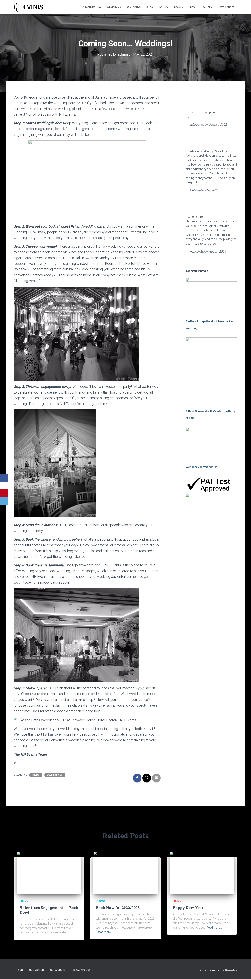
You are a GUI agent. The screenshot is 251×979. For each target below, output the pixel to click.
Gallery (207, 7)
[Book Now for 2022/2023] (125, 872)
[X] (4, 485)
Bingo (150, 6)
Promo (36, 775)
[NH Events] (28, 7)
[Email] (4, 501)
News (192, 6)
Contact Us (36, 970)
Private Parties (91, 6)
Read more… (104, 931)
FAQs (20, 970)
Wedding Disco (55, 775)
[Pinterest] (4, 493)
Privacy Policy (81, 970)
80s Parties (134, 6)
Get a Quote (226, 7)
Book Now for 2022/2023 (118, 907)
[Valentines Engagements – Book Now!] (49, 872)
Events (178, 6)
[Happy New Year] (202, 872)
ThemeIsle (231, 970)
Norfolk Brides (64, 129)
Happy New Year (188, 907)
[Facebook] (4, 478)
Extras (163, 6)
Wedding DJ (114, 6)
